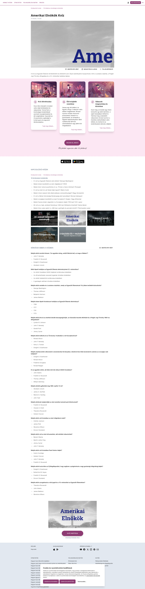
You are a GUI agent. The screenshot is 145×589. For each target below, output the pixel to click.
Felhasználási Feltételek (101, 561)
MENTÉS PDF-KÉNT (73, 69)
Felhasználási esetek (30, 2)
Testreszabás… (82, 581)
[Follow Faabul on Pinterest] (94, 549)
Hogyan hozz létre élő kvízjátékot (40, 561)
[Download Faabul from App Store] (54, 549)
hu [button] (143, 2)
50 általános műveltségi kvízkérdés (53, 8)
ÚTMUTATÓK (34, 558)
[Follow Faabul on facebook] (84, 549)
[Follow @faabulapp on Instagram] (91, 549)
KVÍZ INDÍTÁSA (72, 533)
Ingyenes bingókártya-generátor (40, 586)
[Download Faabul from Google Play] (57, 549)
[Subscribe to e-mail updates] (98, 549)
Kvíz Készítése (135, 2)
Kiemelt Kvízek (7, 2)
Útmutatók (17, 2)
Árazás (41, 2)
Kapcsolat (33, 549)
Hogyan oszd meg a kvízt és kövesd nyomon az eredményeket (48, 563)
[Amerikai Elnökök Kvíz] (72, 218)
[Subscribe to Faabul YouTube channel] (81, 549)
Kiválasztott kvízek (36, 8)
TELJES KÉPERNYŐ (107, 69)
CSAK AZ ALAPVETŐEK (67, 581)
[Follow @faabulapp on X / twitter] (88, 549)
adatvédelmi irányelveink (93, 575)
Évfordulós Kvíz (72, 561)
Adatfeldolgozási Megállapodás (104, 563)
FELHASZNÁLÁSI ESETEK (75, 558)
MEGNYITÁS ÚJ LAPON (90, 69)
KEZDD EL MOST (72, 143)
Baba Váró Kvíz (72, 563)
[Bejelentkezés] (128, 2)
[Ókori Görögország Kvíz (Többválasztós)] (44, 234)
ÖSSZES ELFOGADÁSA (50, 581)
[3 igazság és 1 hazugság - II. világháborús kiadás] (72, 234)
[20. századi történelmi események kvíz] (44, 218)
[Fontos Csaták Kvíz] (100, 218)
